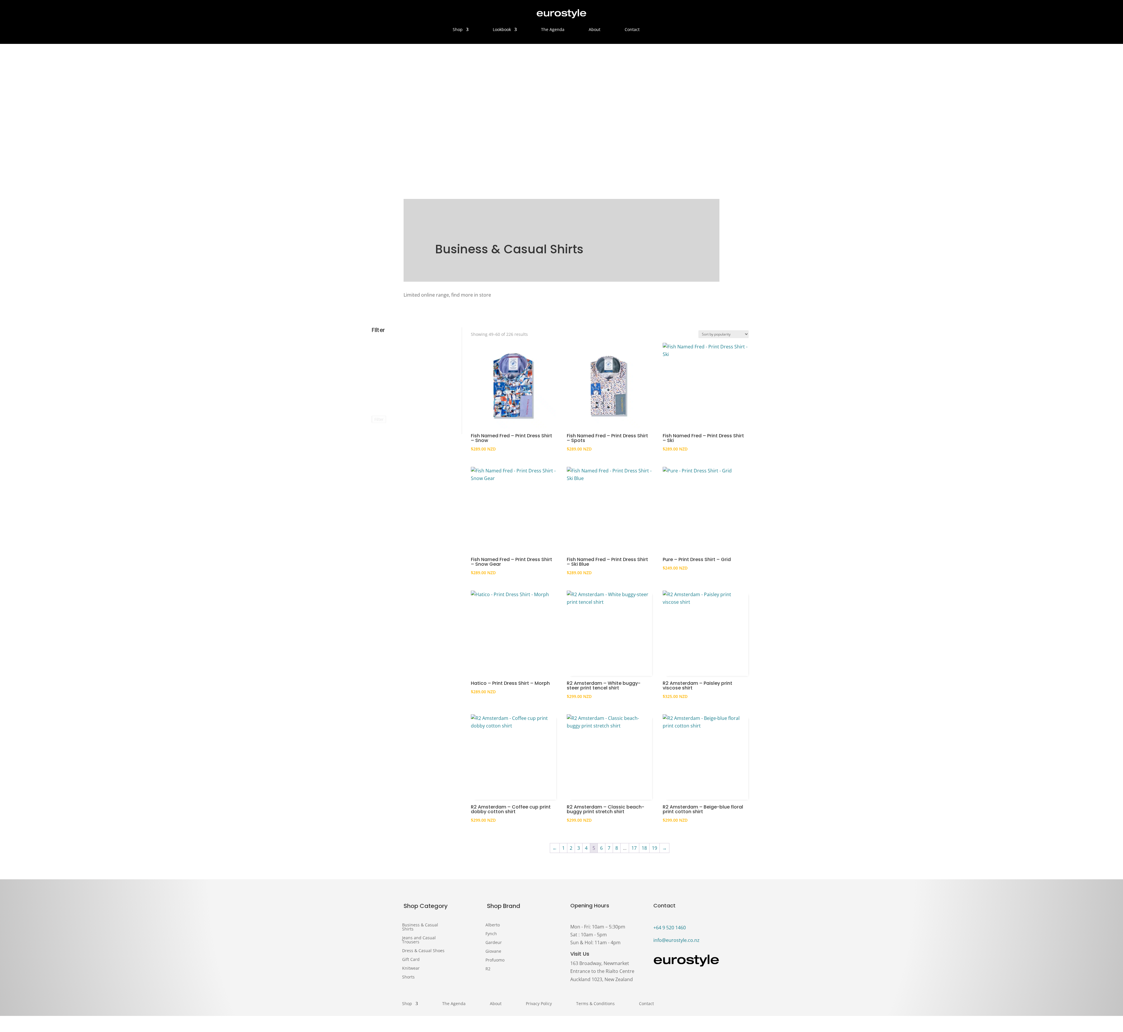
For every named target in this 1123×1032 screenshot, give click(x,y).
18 (644, 848)
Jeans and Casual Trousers (419, 939)
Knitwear (411, 967)
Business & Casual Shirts (420, 926)
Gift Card (411, 959)
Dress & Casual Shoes (423, 950)
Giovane (493, 951)
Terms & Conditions (595, 1004)
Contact (632, 29)
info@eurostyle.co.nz (676, 940)
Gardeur (493, 942)
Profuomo (494, 960)
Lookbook (502, 29)
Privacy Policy (539, 1004)
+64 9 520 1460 (669, 927)
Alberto (492, 925)
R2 (487, 969)
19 (654, 848)
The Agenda (552, 29)
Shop (458, 29)
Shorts (408, 976)
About (594, 29)
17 (634, 848)
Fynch (491, 934)
